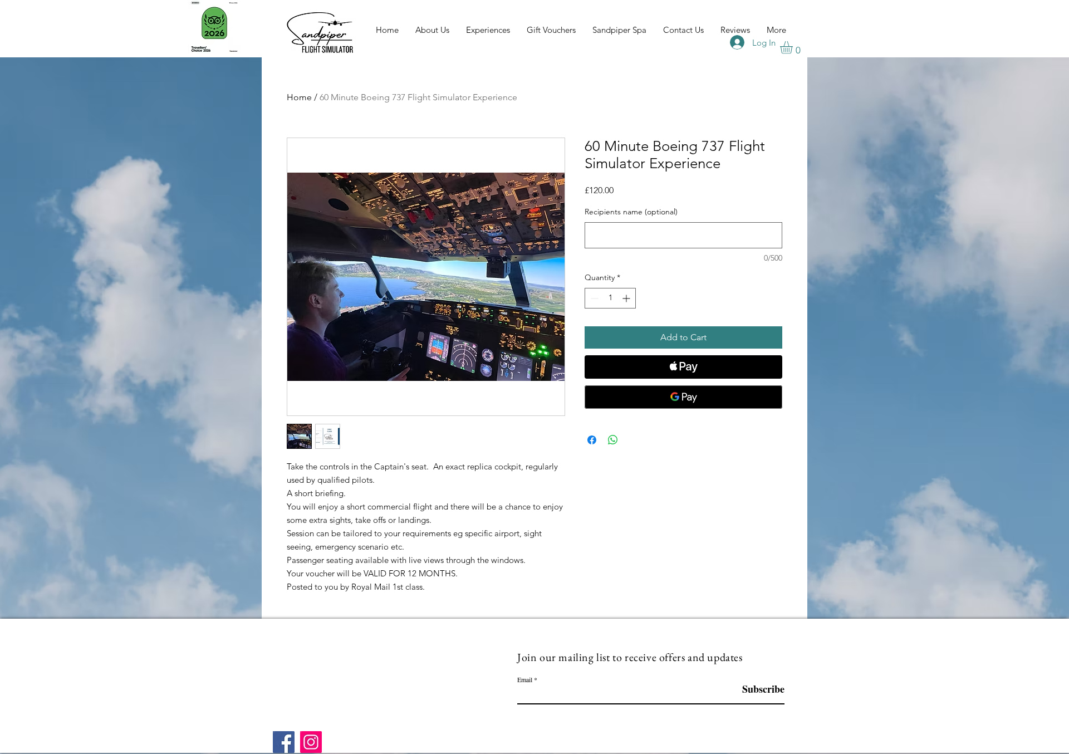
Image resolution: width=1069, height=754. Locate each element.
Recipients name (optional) (631, 212)
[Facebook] (284, 742)
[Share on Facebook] (592, 440)
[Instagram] (311, 742)
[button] (793, 47)
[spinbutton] (610, 298)
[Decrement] (593, 298)
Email (524, 679)
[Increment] (627, 298)
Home (299, 97)
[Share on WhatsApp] (613, 440)
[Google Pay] (683, 397)
